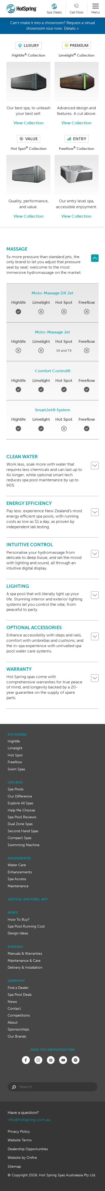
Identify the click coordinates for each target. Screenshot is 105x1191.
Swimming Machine (24, 845)
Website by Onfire (22, 1158)
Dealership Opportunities (28, 1149)
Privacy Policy (19, 1131)
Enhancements (20, 872)
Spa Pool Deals (20, 994)
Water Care (17, 865)
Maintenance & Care (24, 960)
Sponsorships (18, 1029)
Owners (15, 947)
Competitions (19, 1015)
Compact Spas (19, 838)
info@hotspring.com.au (29, 1119)
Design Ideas (18, 933)
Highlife (14, 741)
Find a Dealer (18, 988)
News (13, 912)
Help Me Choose (21, 810)
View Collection (29, 123)
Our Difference (20, 796)
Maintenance (18, 886)
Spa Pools (15, 789)
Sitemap (14, 1166)
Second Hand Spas (23, 831)
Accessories (19, 858)
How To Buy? (19, 919)
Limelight (15, 748)
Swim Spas (16, 769)
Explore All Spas (20, 803)
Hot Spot (15, 755)
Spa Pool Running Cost (26, 926)
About (13, 1022)
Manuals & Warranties (25, 953)
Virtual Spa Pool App (28, 899)
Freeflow (15, 762)
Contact (14, 1008)
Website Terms (20, 1140)
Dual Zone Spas (20, 824)
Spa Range (17, 734)
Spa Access (17, 879)
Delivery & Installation (25, 967)
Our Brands (17, 1036)
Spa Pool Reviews (22, 817)
